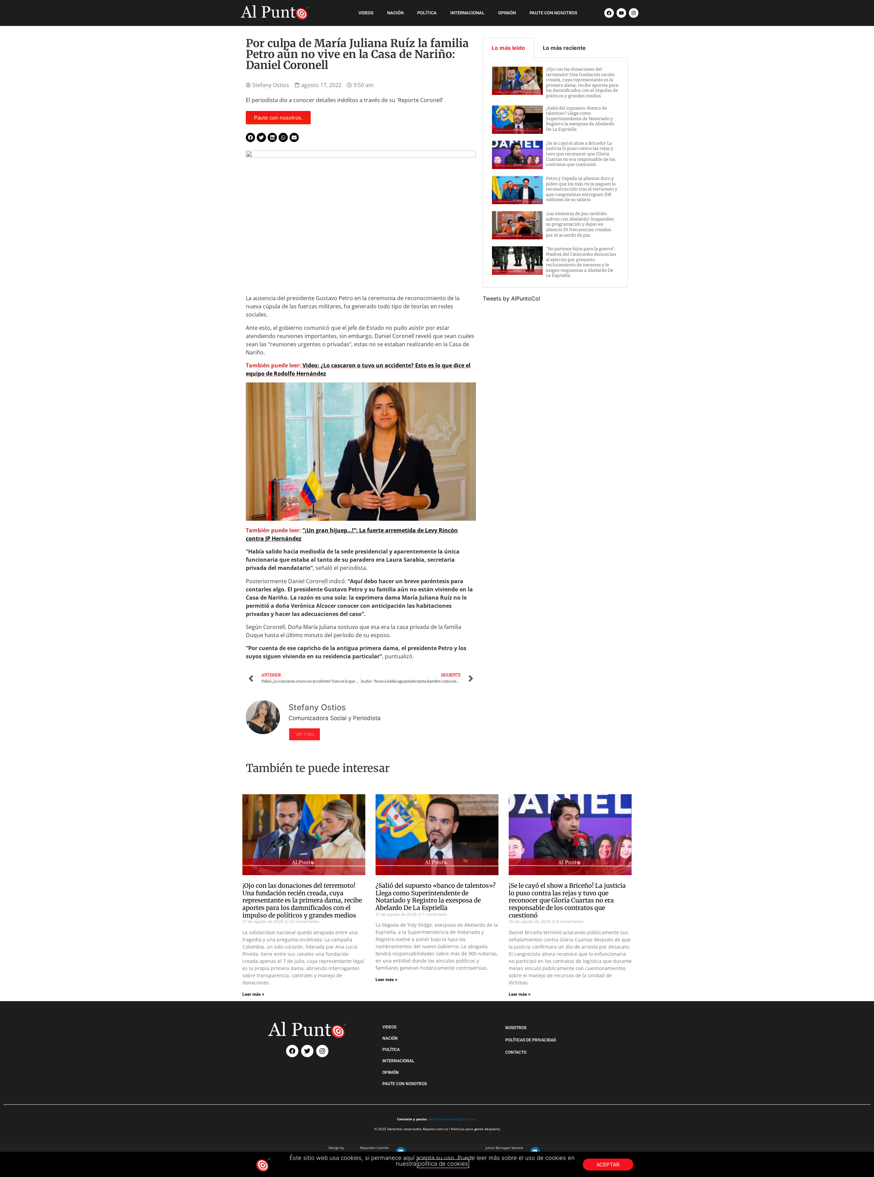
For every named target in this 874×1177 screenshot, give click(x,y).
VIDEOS (365, 12)
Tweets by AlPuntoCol (511, 298)
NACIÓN (395, 12)
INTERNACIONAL (467, 12)
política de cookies (443, 1163)
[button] (250, 137)
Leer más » (253, 994)
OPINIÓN (507, 12)
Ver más (304, 734)
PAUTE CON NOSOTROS (553, 12)
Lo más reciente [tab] (564, 47)
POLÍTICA (427, 12)
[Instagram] (633, 13)
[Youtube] (621, 13)
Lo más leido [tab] (508, 47)
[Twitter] (307, 1051)
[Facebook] (609, 13)
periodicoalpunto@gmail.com (452, 1119)
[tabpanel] (555, 173)
